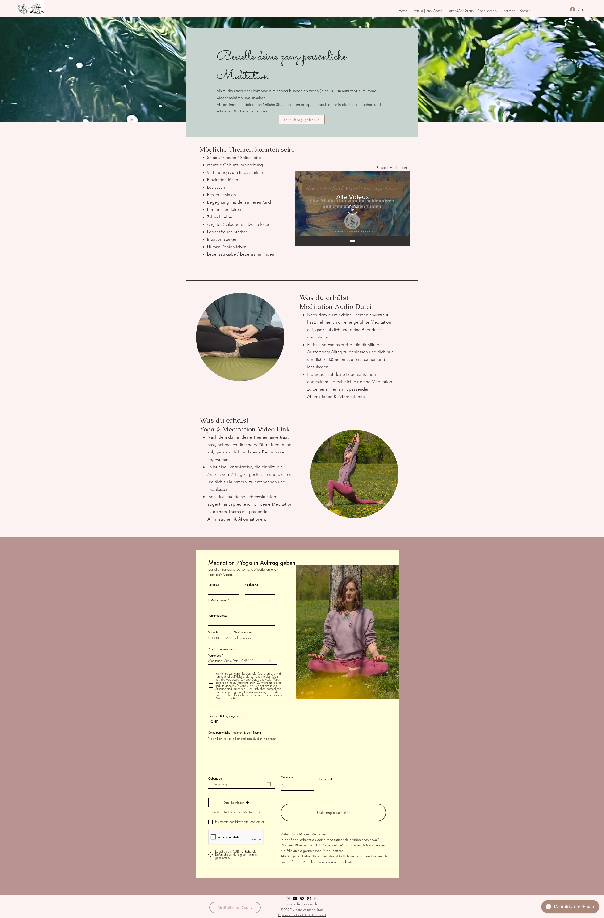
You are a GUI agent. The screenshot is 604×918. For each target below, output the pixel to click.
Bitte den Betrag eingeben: (225, 716)
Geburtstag (215, 778)
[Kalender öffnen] (269, 784)
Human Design (221, 246)
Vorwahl (213, 632)
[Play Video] (352, 210)
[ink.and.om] (316, 898)
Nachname (251, 584)
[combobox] (241, 621)
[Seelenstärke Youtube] (295, 898)
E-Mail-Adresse (217, 600)
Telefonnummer (243, 632)
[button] (427, 11)
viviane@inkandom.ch (302, 903)
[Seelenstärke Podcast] (302, 898)
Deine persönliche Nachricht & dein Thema (234, 732)
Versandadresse (217, 615)
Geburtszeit (288, 777)
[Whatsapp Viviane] (309, 898)
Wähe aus (214, 655)
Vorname (213, 584)
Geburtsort (325, 779)
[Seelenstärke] (287, 898)
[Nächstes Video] (400, 203)
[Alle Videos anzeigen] (352, 241)
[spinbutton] (297, 784)
